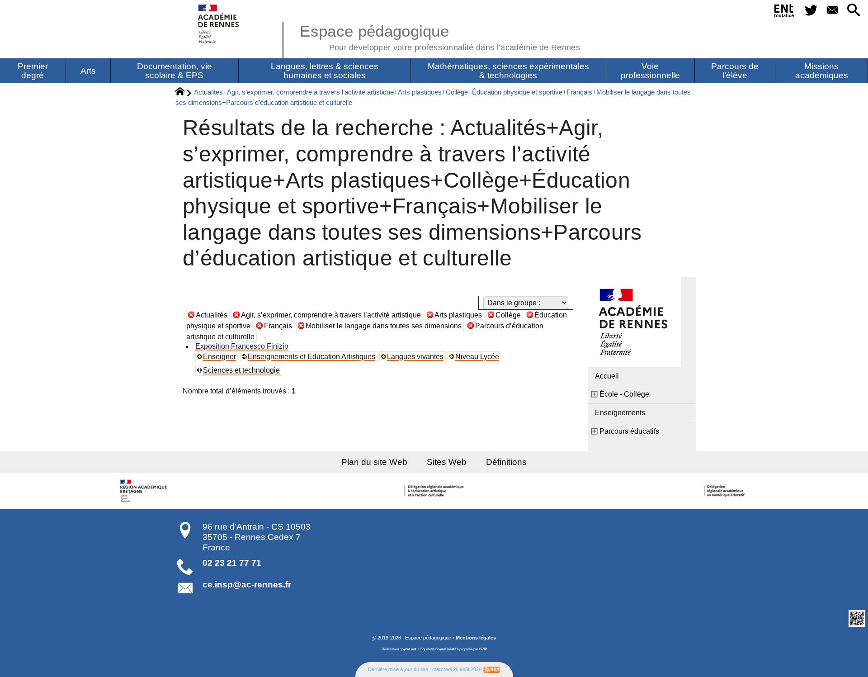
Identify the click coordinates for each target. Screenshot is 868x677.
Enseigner (219, 356)
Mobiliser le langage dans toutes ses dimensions (384, 326)
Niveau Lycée (477, 356)
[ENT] (784, 12)
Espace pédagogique (440, 36)
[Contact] (832, 10)
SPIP (483, 649)
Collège (508, 315)
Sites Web (447, 462)
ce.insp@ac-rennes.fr (247, 584)
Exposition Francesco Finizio (241, 346)
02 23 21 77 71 (232, 563)
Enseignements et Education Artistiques (311, 356)
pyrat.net (408, 649)
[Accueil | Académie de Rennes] (144, 491)
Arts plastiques (458, 315)
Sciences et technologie (241, 370)
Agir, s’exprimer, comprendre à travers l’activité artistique (331, 315)
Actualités (211, 315)
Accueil (607, 376)
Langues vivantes (415, 356)
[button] (853, 10)
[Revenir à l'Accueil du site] (183, 93)
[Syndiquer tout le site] (491, 669)
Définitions (506, 462)
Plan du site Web (374, 462)
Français (278, 326)
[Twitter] (810, 10)
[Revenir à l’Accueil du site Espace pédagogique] (219, 23)
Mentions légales (476, 637)
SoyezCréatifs (446, 649)
